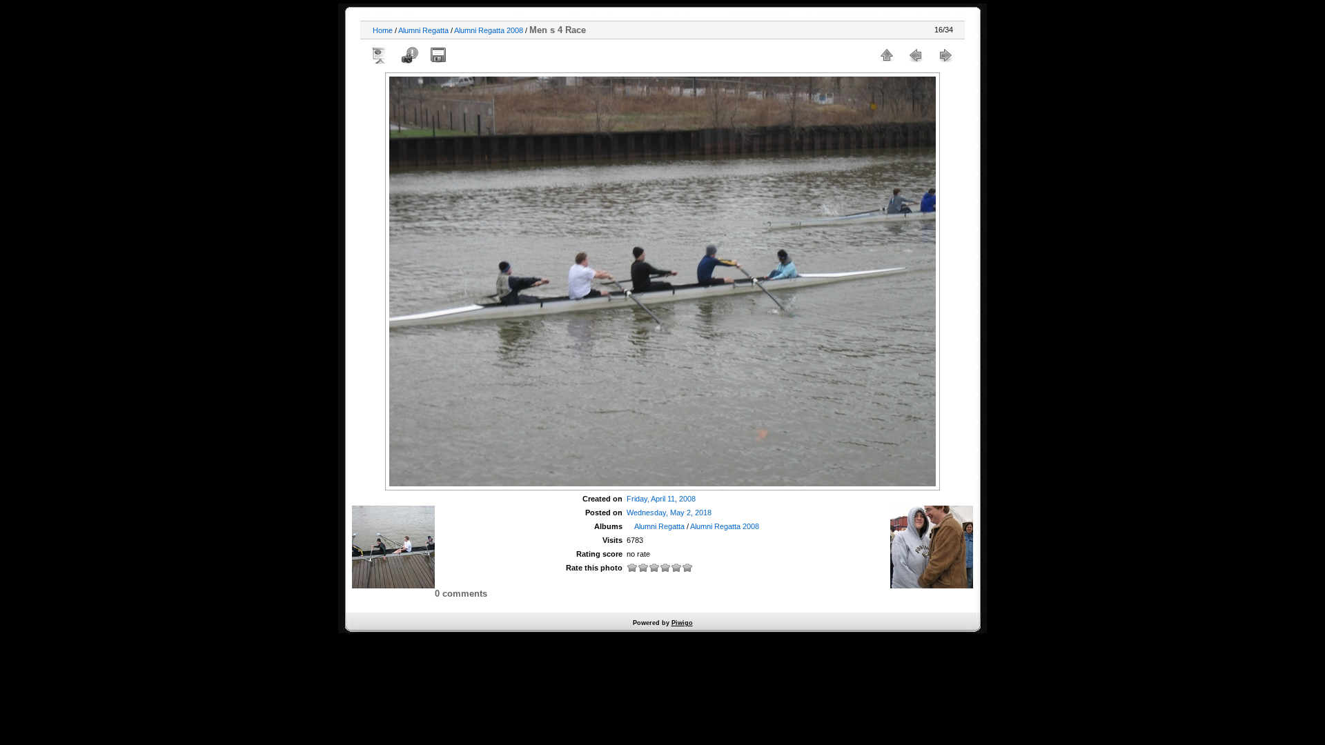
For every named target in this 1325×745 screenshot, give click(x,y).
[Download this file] (438, 55)
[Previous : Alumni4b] (915, 55)
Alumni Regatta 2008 (488, 30)
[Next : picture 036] (944, 55)
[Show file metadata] (409, 55)
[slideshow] (380, 55)
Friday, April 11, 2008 (661, 499)
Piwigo (682, 622)
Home (383, 30)
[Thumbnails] (886, 55)
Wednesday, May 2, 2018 (669, 512)
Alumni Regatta (423, 30)
